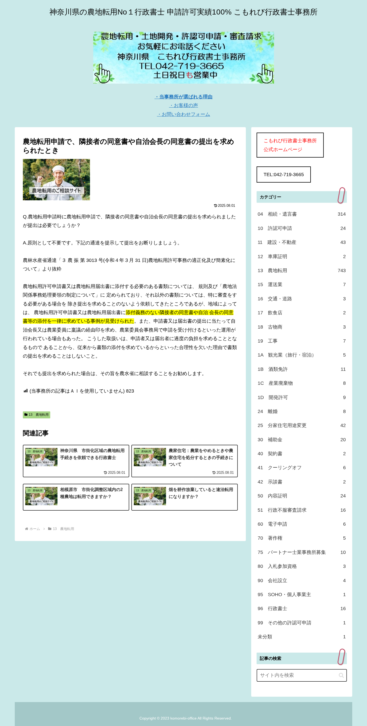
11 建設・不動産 (302, 242)
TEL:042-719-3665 (284, 174)
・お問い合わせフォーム (183, 114)
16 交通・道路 (302, 298)
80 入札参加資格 (302, 566)
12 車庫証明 (302, 256)
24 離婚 (302, 411)
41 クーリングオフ (302, 467)
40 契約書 (302, 453)
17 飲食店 (302, 312)
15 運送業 (302, 284)
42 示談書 (302, 482)
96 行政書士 (302, 608)
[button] (341, 675)
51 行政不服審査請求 (302, 510)
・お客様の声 (183, 105)
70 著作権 (302, 538)
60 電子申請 (302, 524)
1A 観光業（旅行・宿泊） (302, 355)
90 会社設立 (302, 580)
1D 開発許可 (302, 397)
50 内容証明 (302, 496)
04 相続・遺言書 (302, 214)
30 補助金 (302, 439)
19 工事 (302, 341)
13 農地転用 (39, 415)
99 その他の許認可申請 (302, 622)
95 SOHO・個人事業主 (302, 594)
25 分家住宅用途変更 (302, 425)
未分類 (302, 636)
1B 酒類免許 (302, 369)
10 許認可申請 (302, 228)
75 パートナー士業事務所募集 (302, 552)
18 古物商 (302, 327)
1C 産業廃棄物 (302, 383)
